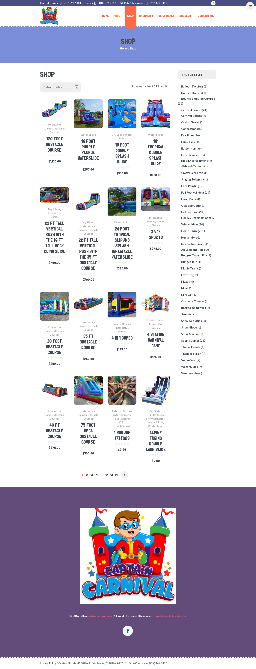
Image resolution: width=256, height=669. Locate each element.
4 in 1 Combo (122, 338)
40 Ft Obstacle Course (54, 430)
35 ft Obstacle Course (88, 342)
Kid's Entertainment (194, 160)
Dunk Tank (188, 142)
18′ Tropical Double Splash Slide (155, 152)
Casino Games (190, 122)
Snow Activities (155, 418)
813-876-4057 (107, 2)
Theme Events (190, 347)
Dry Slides (118, 134)
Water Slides (88, 134)
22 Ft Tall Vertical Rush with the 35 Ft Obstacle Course (88, 254)
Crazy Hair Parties (193, 172)
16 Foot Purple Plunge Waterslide (88, 149)
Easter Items (189, 148)
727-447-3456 (158, 2)
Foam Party (188, 199)
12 (106, 475)
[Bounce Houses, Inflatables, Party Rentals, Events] (128, 556)
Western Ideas (191, 373)
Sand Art (187, 314)
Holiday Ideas (155, 414)
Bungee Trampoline (194, 255)
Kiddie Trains (189, 268)
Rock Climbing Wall (193, 307)
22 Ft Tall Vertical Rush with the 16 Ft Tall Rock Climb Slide (54, 237)
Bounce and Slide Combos (198, 98)
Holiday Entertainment (196, 217)
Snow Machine (190, 334)
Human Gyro (189, 237)
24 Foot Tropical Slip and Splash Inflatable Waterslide (122, 243)
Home (124, 48)
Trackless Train (191, 353)
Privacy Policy (48, 663)
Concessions (189, 128)
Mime (185, 288)
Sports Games (190, 340)
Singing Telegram (192, 179)
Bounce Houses (121, 324)
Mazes (185, 281)
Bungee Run (189, 261)
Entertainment (121, 414)
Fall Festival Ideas (192, 192)
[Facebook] (213, 3)
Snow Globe (189, 327)
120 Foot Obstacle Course (54, 144)
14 (116, 475)
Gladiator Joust (191, 205)
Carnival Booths (191, 115)
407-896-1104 (72, 2)
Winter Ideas (156, 426)
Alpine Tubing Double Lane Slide (156, 441)
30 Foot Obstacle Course (54, 346)
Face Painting (122, 418)
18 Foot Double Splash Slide (122, 153)
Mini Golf (187, 294)
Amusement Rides (193, 249)
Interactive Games (193, 244)
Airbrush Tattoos (122, 411)
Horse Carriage (191, 231)
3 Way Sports (156, 234)
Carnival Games (155, 320)
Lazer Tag (187, 275)
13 (111, 475)
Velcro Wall (188, 360)
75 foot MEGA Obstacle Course (88, 433)
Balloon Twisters (192, 86)
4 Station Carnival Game (155, 340)
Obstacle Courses (192, 301)
